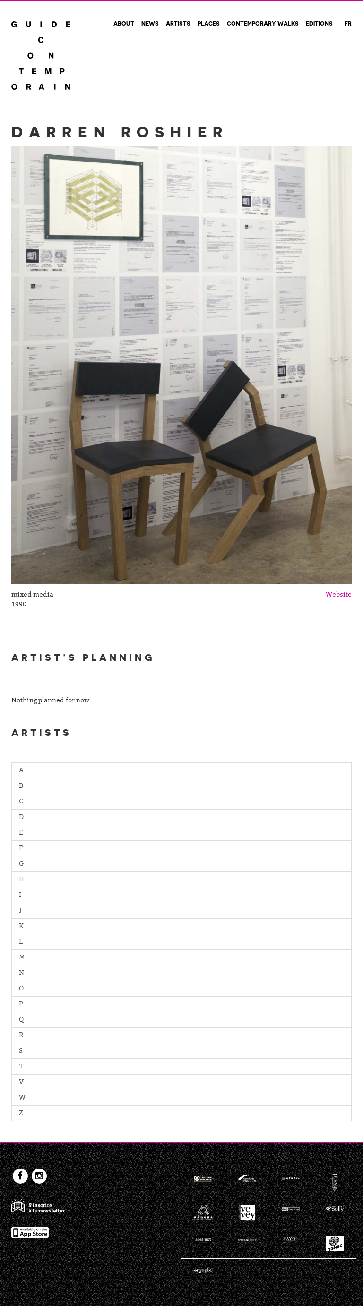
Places (209, 23)
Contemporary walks (263, 23)
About (123, 23)
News (150, 23)
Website (339, 595)
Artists (178, 23)
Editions (319, 23)
